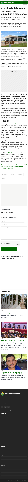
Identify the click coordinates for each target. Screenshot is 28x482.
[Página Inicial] (7, 2)
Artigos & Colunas (4, 454)
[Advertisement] (14, 195)
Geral (2, 452)
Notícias (12, 174)
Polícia (2, 457)
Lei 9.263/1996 (18, 124)
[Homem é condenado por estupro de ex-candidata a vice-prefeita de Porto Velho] (14, 361)
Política (20, 174)
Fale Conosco (3, 473)
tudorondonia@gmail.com (9, 410)
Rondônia (4, 174)
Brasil (3, 178)
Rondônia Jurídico (4, 460)
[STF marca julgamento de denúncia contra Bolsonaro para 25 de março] (14, 301)
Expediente (3, 470)
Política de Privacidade (5, 468)
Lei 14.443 (9, 152)
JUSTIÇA (2, 310)
